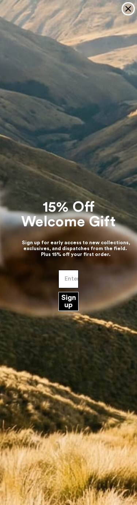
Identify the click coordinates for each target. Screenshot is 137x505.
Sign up (68, 301)
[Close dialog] (128, 9)
